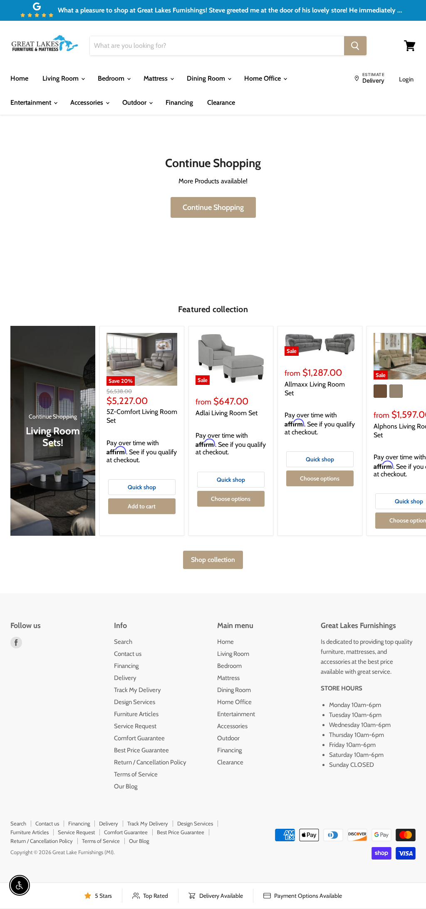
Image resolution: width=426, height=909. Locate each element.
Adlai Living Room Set (227, 413)
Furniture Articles (136, 714)
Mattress (156, 78)
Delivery (125, 678)
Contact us (127, 654)
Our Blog (125, 786)
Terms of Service (136, 774)
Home (19, 78)
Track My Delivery (137, 690)
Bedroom (112, 78)
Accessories (87, 102)
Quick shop (142, 487)
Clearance (221, 102)
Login (406, 79)
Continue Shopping (213, 207)
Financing (179, 102)
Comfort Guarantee (139, 738)
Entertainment (31, 102)
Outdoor (135, 102)
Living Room (61, 78)
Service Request (135, 726)
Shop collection (213, 560)
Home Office (263, 78)
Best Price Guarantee (141, 750)
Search (123, 641)
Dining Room (207, 78)
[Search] (355, 45)
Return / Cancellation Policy (150, 762)
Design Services (134, 702)
